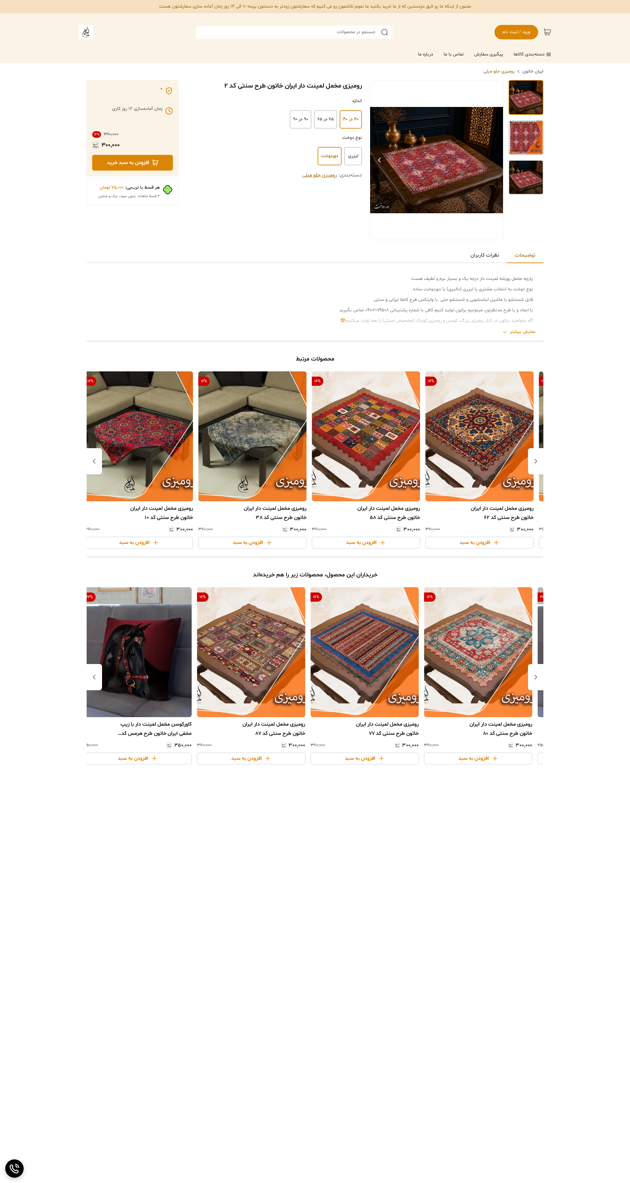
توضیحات (525, 255)
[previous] (536, 461)
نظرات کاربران (485, 255)
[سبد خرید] (547, 32)
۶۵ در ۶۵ (325, 119)
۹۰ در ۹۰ (300, 119)
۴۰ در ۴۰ (351, 119)
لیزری (353, 156)
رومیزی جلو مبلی (498, 71)
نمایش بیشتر (523, 332)
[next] (94, 461)
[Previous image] (379, 160)
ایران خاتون (532, 71)
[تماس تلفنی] (14, 1168)
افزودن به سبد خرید (128, 162)
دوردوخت (329, 156)
